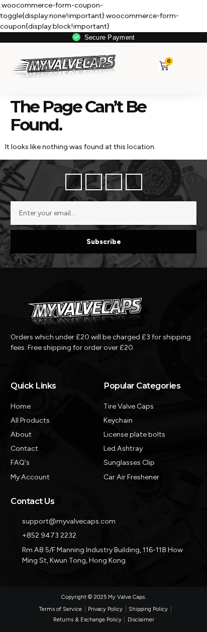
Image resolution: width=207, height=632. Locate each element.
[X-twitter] (93, 182)
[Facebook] (73, 182)
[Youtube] (134, 182)
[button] (182, 65)
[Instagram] (114, 182)
